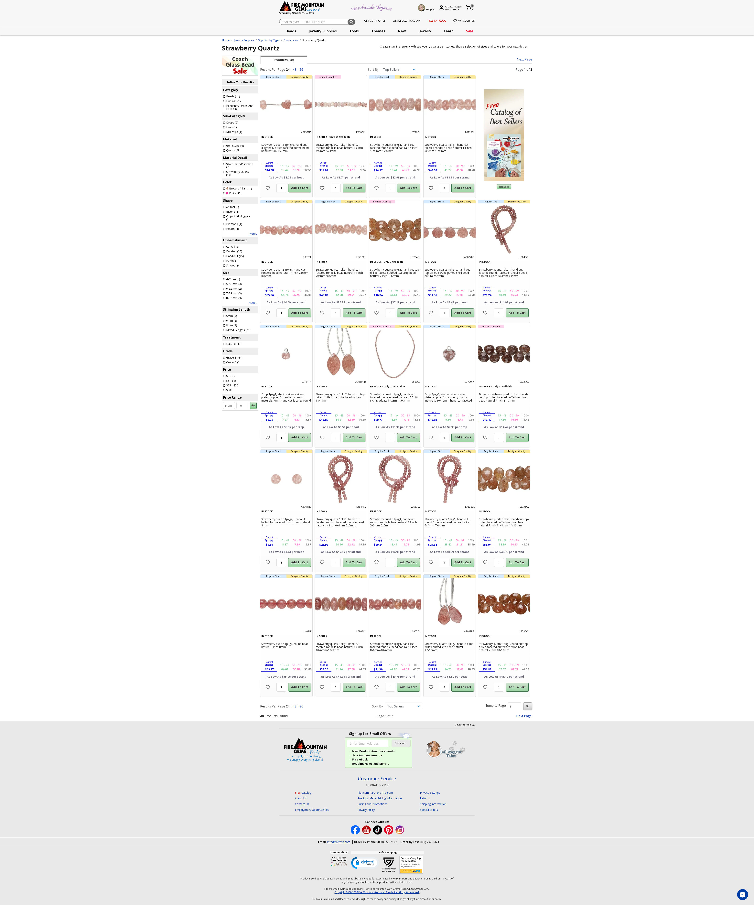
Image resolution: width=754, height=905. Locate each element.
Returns (425, 798)
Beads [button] (290, 31)
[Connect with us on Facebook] (356, 830)
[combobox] (317, 22)
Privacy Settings (430, 792)
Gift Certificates (375, 20)
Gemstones (291, 40)
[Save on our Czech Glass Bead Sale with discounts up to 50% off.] (240, 65)
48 (294, 69)
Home (226, 40)
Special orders (429, 810)
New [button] (402, 31)
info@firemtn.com (338, 842)
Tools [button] (354, 31)
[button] (365, 862)
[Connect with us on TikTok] (378, 830)
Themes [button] (378, 31)
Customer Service (377, 778)
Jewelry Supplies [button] (323, 31)
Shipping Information (433, 804)
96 (301, 69)
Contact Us (302, 804)
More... (253, 233)
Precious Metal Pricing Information (380, 798)
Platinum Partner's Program (375, 792)
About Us (301, 798)
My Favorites (466, 20)
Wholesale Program (406, 20)
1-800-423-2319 (377, 785)
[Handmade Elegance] (372, 7)
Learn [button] (449, 31)
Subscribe (401, 743)
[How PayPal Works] (411, 865)
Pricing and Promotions (372, 804)
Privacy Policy (366, 810)
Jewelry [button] (424, 31)
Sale (469, 31)
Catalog (303, 792)
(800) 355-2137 (387, 842)
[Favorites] (268, 188)
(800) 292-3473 (429, 842)
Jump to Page (496, 705)
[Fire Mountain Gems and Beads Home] (301, 8)
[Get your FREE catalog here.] (504, 135)
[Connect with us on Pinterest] (389, 830)
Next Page (524, 59)
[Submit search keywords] (351, 22)
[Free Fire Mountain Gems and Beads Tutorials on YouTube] (367, 830)
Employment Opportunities (312, 810)
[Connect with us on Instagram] (399, 830)
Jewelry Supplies (244, 40)
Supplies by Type (268, 40)
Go (253, 405)
